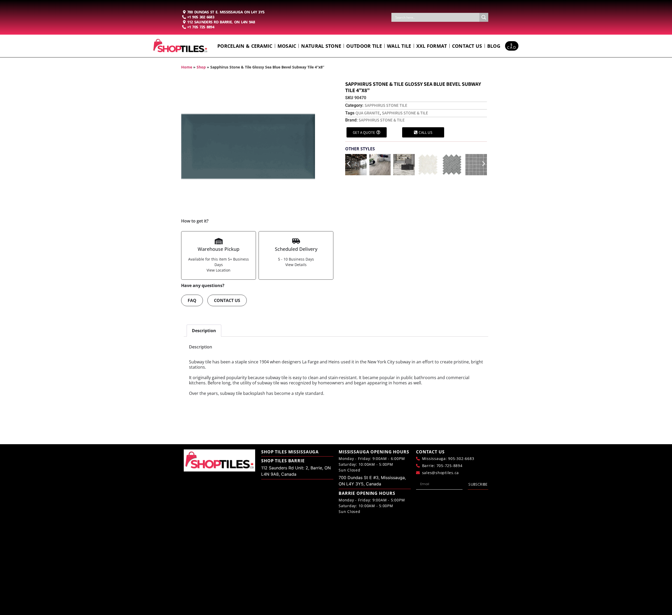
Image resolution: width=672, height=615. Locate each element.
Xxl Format (431, 46)
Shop (201, 67)
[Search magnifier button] (483, 17)
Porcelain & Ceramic (244, 46)
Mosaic (286, 46)
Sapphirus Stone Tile (386, 105)
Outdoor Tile (364, 46)
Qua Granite (367, 113)
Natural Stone (321, 46)
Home (186, 67)
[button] (348, 163)
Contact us (467, 46)
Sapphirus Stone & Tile (405, 113)
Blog (493, 46)
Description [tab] (204, 330)
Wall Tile (399, 46)
